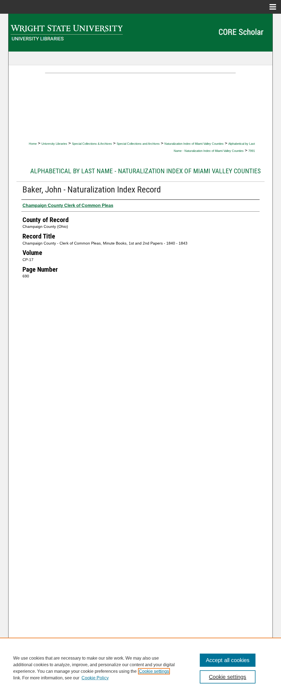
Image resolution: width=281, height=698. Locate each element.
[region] (140, 668)
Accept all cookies (227, 660)
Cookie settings (154, 671)
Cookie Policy (95, 678)
